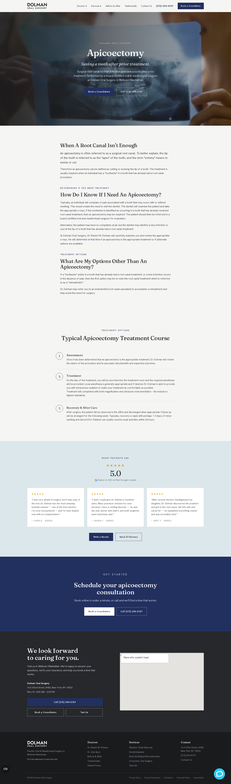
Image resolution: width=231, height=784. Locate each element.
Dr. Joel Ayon (94, 752)
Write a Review (101, 536)
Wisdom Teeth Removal (140, 747)
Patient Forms (94, 765)
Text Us (84, 712)
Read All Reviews (129, 536)
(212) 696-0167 (164, 6)
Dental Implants (136, 752)
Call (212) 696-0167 (132, 91)
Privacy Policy (135, 777)
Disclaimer (168, 777)
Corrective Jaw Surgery (140, 761)
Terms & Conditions (152, 777)
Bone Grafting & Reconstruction (144, 756)
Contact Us (146, 6)
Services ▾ (96, 6)
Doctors (82, 6)
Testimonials (131, 6)
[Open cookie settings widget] (5, 769)
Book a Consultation (191, 5)
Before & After (113, 6)
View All (133, 765)
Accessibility (199, 777)
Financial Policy (183, 777)
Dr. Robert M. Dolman (98, 747)
